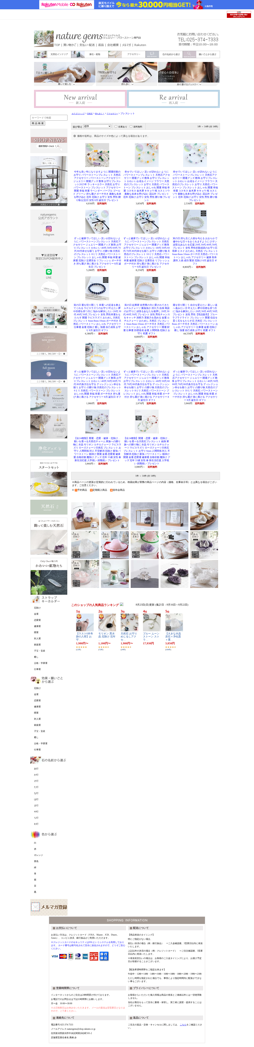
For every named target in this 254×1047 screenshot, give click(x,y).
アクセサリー (112, 114)
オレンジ (38, 855)
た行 (36, 787)
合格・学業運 (40, 663)
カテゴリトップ (78, 114)
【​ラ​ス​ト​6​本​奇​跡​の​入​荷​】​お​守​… (84, 636)
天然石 (90, 114)
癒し (36, 657)
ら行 (36, 817)
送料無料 (137, 126)
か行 (36, 774)
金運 (36, 614)
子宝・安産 (39, 650)
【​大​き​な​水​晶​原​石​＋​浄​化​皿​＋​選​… (173, 636)
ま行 (36, 805)
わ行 (36, 824)
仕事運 (37, 669)
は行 (36, 799)
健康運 (37, 626)
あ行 (36, 768)
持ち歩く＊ (99, 114)
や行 (36, 811)
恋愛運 (37, 620)
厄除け (37, 608)
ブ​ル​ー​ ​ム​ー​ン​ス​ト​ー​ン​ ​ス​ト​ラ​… (151, 636)
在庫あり (122, 126)
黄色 (36, 861)
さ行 (36, 781)
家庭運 (37, 644)
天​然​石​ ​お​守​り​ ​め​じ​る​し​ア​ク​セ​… (129, 636)
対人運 (37, 638)
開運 (36, 632)
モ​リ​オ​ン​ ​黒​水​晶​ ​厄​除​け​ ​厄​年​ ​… (106, 636)
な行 (36, 793)
